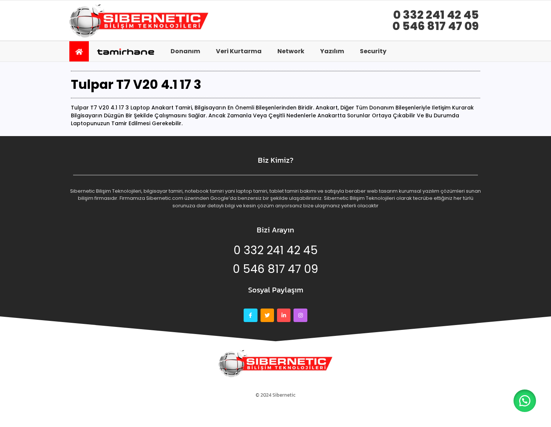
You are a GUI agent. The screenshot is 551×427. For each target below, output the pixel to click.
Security (373, 51)
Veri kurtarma (239, 51)
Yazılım (332, 51)
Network (290, 51)
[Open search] (472, 51)
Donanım (185, 51)
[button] (525, 401)
